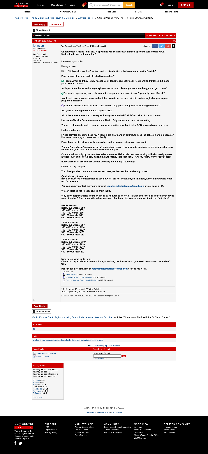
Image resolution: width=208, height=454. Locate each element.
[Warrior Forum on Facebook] (15, 443)
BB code (36, 380)
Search (129, 5)
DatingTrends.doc (72, 274)
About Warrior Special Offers (146, 435)
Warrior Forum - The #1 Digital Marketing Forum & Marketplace (45, 18)
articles (36, 340)
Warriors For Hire (86, 18)
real (81, 340)
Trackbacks (37, 389)
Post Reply (39, 24)
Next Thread (114, 346)
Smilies (36, 382)
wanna (100, 340)
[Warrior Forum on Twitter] (20, 443)
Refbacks (37, 393)
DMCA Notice (116, 412)
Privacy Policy (104, 412)
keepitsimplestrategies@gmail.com (125, 186)
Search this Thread (167, 36)
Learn (73, 5)
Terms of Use (91, 412)
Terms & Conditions (142, 430)
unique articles (90, 340)
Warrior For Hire (81, 432)
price (77, 340)
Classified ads (81, 435)
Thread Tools (151, 36)
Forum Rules (38, 397)
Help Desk (111, 12)
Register (27, 12)
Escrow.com (169, 430)
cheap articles (51, 340)
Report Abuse (51, 430)
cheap (42, 340)
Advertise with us (68, 12)
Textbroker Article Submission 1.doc (79, 277)
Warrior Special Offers (84, 427)
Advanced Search (100, 359)
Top (105, 346)
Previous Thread (96, 346)
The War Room (81, 430)
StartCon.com (170, 432)
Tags (34, 336)
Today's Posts (171, 12)
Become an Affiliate (113, 432)
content (61, 340)
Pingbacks (37, 391)
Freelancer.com (170, 427)
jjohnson (38, 45)
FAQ (47, 427)
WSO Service (140, 438)
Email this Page (42, 356)
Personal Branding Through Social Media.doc (82, 280)
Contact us (139, 432)
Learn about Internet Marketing (117, 427)
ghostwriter (69, 340)
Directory (138, 427)
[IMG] (35, 385)
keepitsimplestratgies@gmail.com (110, 269)
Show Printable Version (46, 354)
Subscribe (56, 24)
